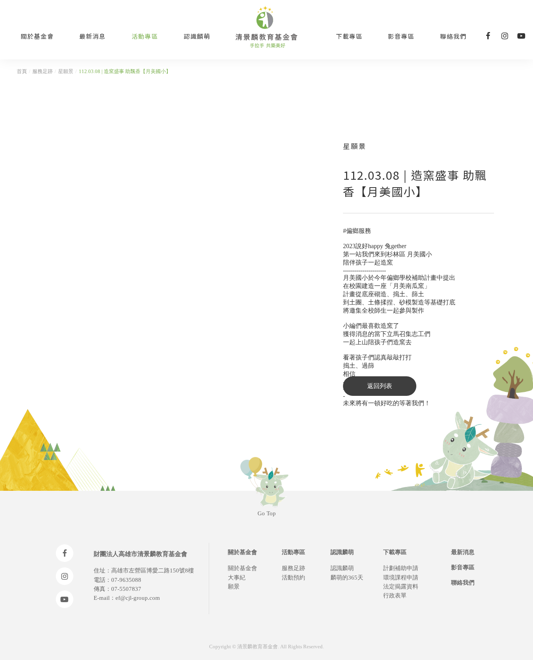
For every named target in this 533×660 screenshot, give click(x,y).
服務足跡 (42, 71)
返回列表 (379, 386)
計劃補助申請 (400, 568)
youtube (521, 36)
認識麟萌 (197, 36)
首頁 (22, 71)
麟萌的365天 (346, 577)
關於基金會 (37, 36)
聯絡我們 (453, 36)
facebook (488, 36)
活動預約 (293, 577)
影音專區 (401, 36)
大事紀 (236, 577)
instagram (504, 36)
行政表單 (395, 595)
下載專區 (349, 36)
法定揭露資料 (400, 586)
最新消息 (92, 36)
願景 (234, 586)
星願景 (65, 71)
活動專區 (144, 36)
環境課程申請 (400, 577)
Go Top (267, 513)
